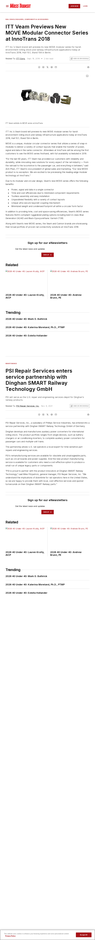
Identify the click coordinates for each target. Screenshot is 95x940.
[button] (7, 6)
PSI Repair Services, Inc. (27, 406)
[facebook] (39, 67)
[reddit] (52, 67)
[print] (88, 67)
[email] (56, 67)
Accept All (83, 935)
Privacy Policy (10, 936)
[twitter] (47, 67)
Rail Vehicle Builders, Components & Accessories (27, 19)
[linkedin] (43, 67)
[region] (47, 935)
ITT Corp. (20, 58)
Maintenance (11, 363)
